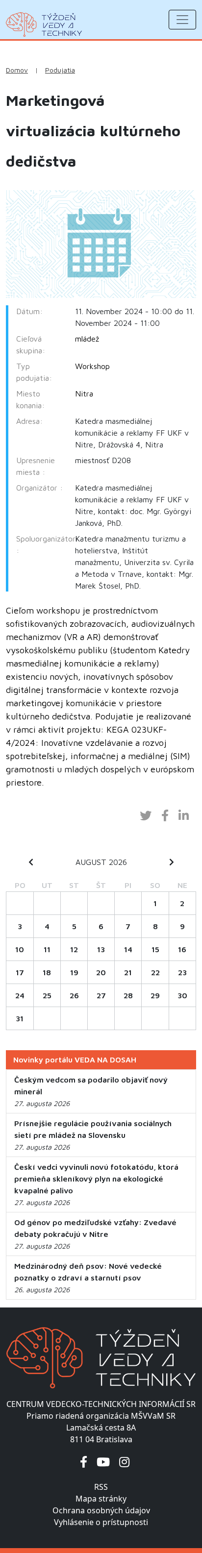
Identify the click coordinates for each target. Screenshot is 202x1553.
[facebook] (83, 1462)
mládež (87, 338)
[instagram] (124, 1462)
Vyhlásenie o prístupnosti (101, 1522)
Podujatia (60, 70)
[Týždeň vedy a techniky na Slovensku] (44, 24)
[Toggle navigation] (182, 19)
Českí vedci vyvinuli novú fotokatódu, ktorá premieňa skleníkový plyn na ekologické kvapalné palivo (96, 1178)
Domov (17, 70)
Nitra (84, 393)
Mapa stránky (101, 1498)
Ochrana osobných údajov (101, 1510)
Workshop (92, 366)
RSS (101, 1486)
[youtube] (103, 1462)
